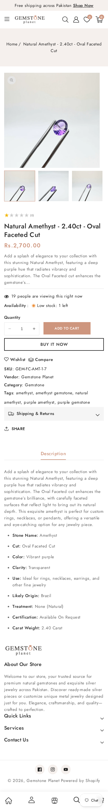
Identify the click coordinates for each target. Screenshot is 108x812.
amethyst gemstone (54, 393)
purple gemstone (74, 402)
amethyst (24, 393)
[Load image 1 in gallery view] (19, 186)
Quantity (12, 317)
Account (31, 800)
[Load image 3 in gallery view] (87, 186)
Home (12, 44)
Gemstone (34, 385)
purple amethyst (39, 402)
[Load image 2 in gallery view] (53, 186)
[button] (65, 19)
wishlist (17, 359)
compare (44, 360)
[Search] (77, 802)
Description (53, 453)
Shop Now (83, 5)
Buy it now (54, 344)
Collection (54, 801)
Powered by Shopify (81, 781)
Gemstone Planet (37, 377)
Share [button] (18, 428)
